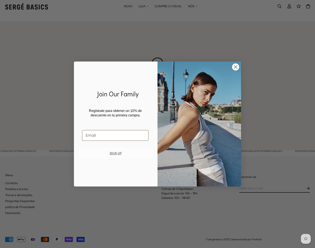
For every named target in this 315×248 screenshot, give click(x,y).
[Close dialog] (235, 67)
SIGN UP (116, 153)
